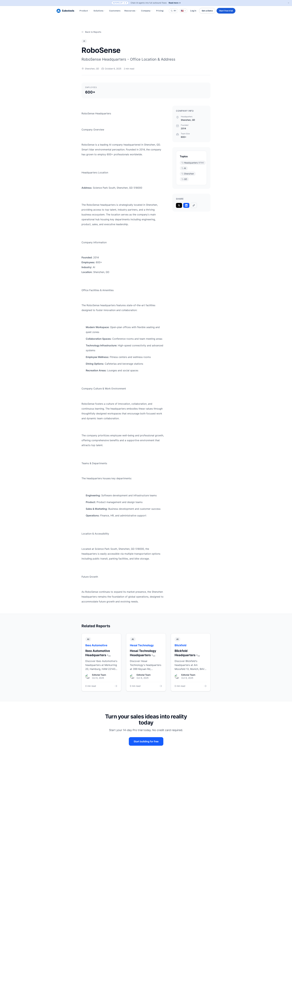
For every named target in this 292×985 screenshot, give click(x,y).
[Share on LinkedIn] (186, 205)
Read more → (175, 3)
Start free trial (226, 11)
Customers (114, 10)
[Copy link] (194, 205)
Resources (129, 10)
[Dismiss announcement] (288, 3)
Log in (193, 10)
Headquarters (194, 162)
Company (146, 10)
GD (185, 179)
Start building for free (146, 741)
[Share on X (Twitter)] (179, 205)
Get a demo (207, 11)
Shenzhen (189, 173)
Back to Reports (93, 32)
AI (185, 168)
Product (84, 10)
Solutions (98, 10)
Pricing (159, 10)
